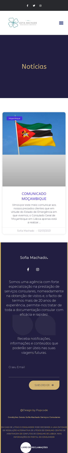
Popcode (42, 410)
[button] (61, 22)
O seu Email (17, 367)
